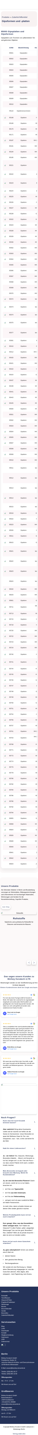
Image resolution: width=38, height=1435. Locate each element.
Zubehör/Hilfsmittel (19, 17)
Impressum (5, 1337)
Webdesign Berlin (19, 1429)
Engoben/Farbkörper (8, 1302)
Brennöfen (4, 1313)
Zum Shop (5, 907)
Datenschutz (5, 1341)
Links (3, 1328)
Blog (2, 1326)
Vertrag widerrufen (19, 1434)
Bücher (3, 1306)
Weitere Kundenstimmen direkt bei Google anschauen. (19, 987)
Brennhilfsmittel (6, 1308)
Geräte (3, 1311)
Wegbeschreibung (7, 1335)
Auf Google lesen (12, 1014)
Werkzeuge (5, 1304)
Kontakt (3, 1333)
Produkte (5, 17)
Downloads (5, 1330)
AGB (3, 1339)
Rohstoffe (4, 1295)
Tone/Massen (5, 1298)
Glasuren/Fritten (6, 1300)
